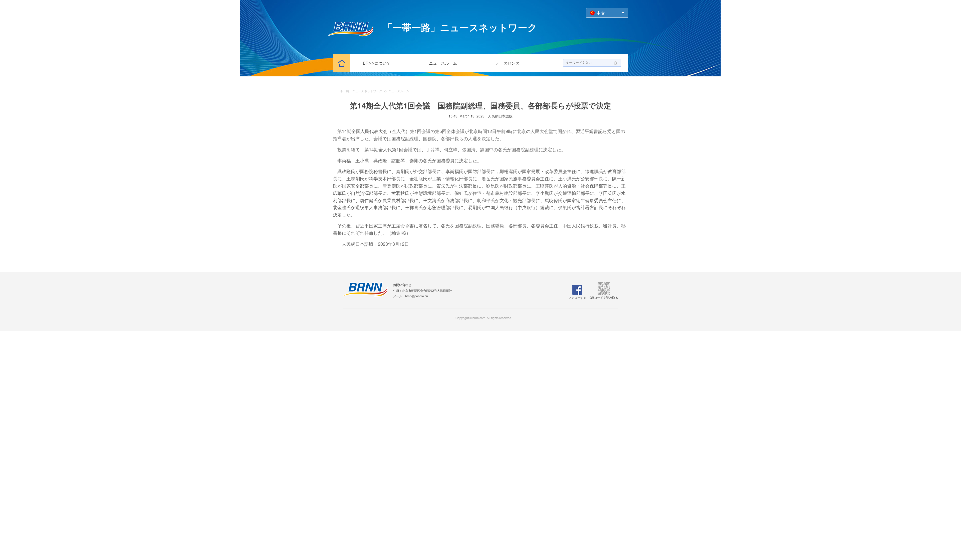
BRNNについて (377, 63)
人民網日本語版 (500, 115)
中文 (600, 13)
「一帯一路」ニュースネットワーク (358, 91)
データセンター (509, 63)
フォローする (577, 297)
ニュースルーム (443, 63)
